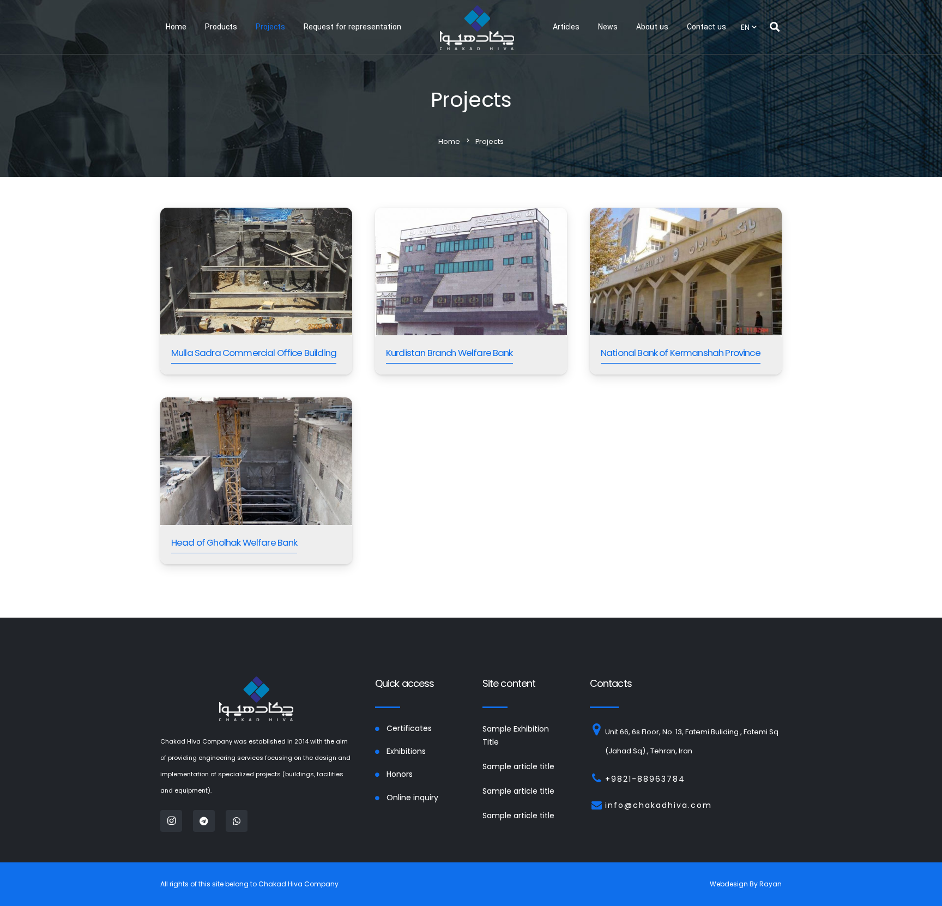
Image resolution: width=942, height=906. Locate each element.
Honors (400, 774)
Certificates (409, 728)
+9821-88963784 (645, 779)
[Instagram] (171, 821)
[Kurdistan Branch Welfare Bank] (471, 291)
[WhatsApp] (236, 821)
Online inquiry (412, 797)
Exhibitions (406, 751)
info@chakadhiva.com (658, 805)
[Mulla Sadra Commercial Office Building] (256, 291)
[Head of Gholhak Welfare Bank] (256, 480)
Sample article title (518, 766)
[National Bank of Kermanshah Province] (686, 291)
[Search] (775, 27)
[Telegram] (204, 821)
